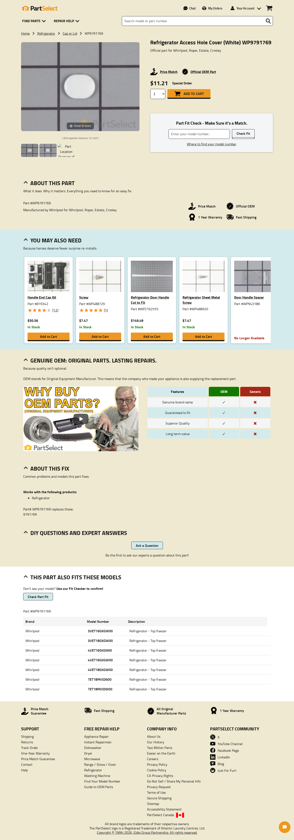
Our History (155, 742)
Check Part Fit (38, 596)
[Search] (268, 21)
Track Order (29, 747)
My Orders (215, 8)
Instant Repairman (97, 742)
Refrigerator (46, 33)
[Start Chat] (285, 827)
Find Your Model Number (102, 781)
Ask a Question (147, 545)
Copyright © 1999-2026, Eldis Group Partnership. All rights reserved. (147, 832)
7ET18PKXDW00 (100, 689)
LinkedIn (224, 757)
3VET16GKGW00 (100, 630)
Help (24, 770)
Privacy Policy (157, 764)
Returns (27, 742)
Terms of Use (156, 792)
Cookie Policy (156, 770)
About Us (153, 736)
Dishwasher (92, 747)
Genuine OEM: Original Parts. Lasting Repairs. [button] (93, 360)
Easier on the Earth (161, 753)
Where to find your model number (211, 144)
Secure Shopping (159, 798)
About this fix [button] (49, 468)
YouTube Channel (230, 743)
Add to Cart (194, 93)
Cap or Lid (70, 33)
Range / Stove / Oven (100, 764)
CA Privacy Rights (160, 775)
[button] (34, 21)
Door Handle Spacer (249, 297)
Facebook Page (228, 750)
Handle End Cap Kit (42, 297)
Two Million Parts (159, 747)
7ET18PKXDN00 (99, 679)
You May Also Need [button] (56, 240)
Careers (152, 758)
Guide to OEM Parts (98, 786)
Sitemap (153, 803)
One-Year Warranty (35, 753)
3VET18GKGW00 (100, 640)
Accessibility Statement (164, 809)
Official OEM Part (203, 71)
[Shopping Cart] (269, 8)
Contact (26, 764)
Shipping (27, 736)
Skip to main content (147, 26)
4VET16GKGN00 (100, 650)
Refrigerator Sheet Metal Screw (201, 300)
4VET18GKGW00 (100, 669)
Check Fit (243, 133)
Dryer (88, 753)
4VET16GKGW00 (100, 659)
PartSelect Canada (160, 815)
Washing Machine (97, 775)
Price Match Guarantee (38, 758)
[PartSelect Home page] (39, 8)
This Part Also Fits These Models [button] (75, 577)
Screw (83, 297)
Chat (192, 8)
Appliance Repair (96, 736)
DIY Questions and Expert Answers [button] (78, 533)
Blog (221, 763)
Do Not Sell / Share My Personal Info (174, 781)
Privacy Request (159, 786)
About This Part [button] (52, 183)
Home (25, 33)
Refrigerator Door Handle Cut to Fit (150, 300)
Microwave (92, 758)
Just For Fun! (227, 770)
